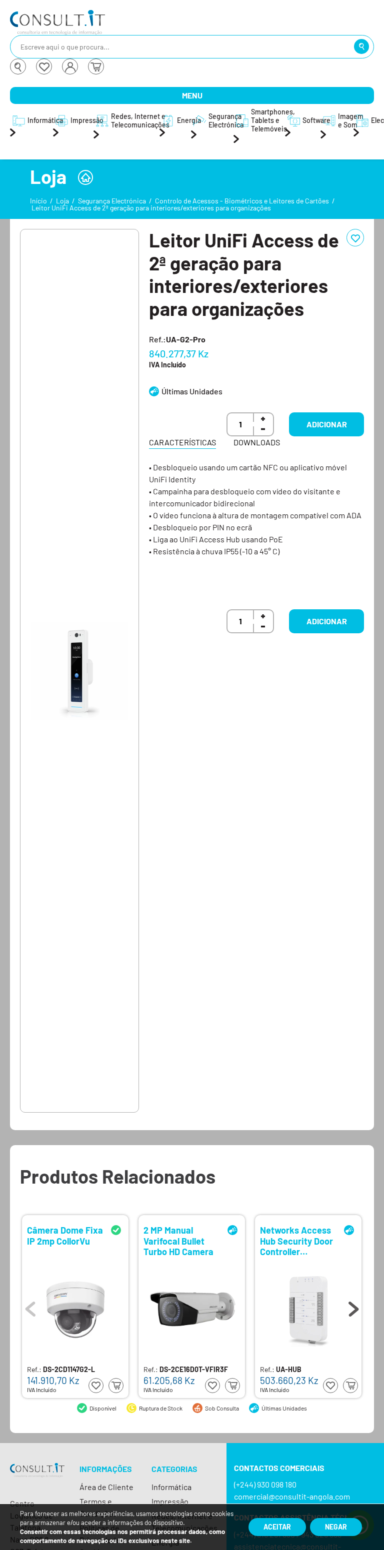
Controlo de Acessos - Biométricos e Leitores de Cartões (242, 200)
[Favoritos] (44, 66)
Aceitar (277, 1527)
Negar (336, 1527)
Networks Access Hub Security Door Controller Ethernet (296, 1240)
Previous (31, 1307)
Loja (62, 200)
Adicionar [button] (326, 424)
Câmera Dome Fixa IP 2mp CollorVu (65, 1236)
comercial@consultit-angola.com (292, 1496)
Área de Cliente (107, 1487)
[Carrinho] (96, 66)
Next (353, 1307)
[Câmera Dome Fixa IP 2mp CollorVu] (75, 1309)
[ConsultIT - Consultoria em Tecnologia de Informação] (37, 1479)
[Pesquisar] (361, 46)
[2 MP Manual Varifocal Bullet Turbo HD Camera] (192, 1310)
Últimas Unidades (192, 391)
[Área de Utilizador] (70, 66)
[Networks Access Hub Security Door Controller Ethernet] (308, 1309)
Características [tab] (182, 442)
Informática (172, 1487)
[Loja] (85, 177)
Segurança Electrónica (112, 200)
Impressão (170, 1501)
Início (38, 200)
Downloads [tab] (257, 442)
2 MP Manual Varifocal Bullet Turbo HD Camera (179, 1240)
